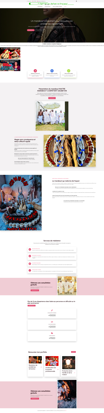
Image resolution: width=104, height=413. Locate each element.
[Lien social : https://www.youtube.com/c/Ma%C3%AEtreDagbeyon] (76, 1)
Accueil (65, 6)
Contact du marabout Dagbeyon (57, 6)
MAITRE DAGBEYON (40, 6)
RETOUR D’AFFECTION (47, 6)
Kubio (65, 410)
